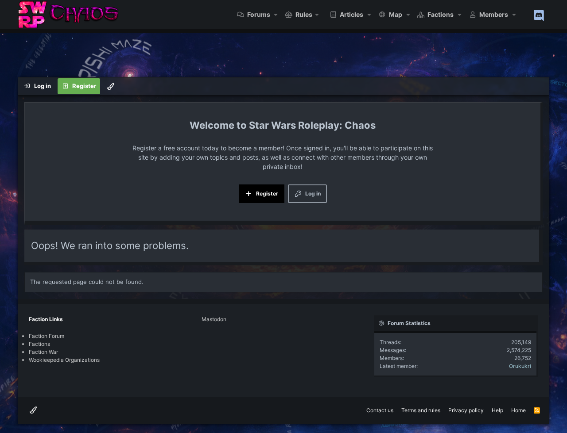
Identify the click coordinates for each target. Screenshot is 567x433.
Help (497, 410)
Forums (258, 14)
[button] (276, 14)
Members (493, 14)
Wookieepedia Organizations (64, 359)
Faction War (43, 352)
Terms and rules (420, 410)
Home (518, 410)
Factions (440, 14)
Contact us (379, 410)
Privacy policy (466, 410)
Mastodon (214, 319)
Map (395, 14)
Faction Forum (46, 336)
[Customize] (110, 86)
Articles (351, 14)
